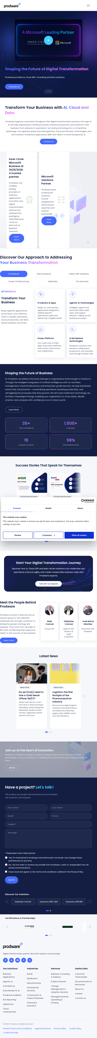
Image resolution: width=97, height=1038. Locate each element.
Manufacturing (34, 983)
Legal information (43, 1028)
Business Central (23, 901)
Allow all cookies (79, 535)
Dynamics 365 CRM (49, 901)
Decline (18, 535)
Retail (29, 973)
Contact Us (80, 998)
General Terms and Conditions (17, 1028)
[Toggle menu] (88, 5)
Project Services (58, 981)
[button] (56, 216)
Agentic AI (8, 981)
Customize (47, 535)
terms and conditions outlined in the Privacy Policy (59, 871)
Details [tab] (48, 508)
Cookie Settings (10, 1032)
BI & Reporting (9, 999)
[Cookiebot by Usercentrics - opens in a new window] (83, 501)
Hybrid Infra (8, 1004)
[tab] (13, 274)
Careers (79, 993)
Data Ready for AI (11, 990)
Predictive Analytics (12, 995)
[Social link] (5, 960)
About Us (79, 989)
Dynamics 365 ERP (74, 901)
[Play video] (48, 40)
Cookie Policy (75, 1028)
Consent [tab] (17, 508)
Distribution (32, 978)
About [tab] (80, 508)
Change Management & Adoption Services (59, 989)
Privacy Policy (60, 1028)
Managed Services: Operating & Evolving (60, 999)
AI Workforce (9, 986)
